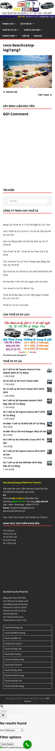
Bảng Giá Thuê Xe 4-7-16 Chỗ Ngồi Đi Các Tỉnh (26, 224)
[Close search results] (3, 715)
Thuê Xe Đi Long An (13, 643)
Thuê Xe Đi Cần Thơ (13, 680)
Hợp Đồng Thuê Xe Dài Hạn (15, 604)
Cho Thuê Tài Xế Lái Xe (13, 617)
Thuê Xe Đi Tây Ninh (13, 670)
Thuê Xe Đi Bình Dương (14, 632)
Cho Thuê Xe (9, 530)
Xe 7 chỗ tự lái (9, 543)
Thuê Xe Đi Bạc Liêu (13, 648)
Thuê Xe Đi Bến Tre (12, 638)
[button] (3, 19)
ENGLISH (38, 36)
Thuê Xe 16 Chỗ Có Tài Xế (14, 610)
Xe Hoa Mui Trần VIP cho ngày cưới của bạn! (25, 281)
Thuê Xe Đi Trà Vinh (13, 664)
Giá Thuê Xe (26, 23)
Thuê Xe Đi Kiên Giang (14, 686)
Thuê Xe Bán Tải (10, 613)
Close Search (7, 744)
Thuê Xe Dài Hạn (32, 30)
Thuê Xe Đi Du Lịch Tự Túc (14, 620)
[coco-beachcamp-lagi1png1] (27, 86)
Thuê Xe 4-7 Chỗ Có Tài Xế (14, 607)
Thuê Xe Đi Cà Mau (12, 654)
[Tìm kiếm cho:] (28, 201)
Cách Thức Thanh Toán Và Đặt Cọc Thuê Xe (28, 517)
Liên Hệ (25, 36)
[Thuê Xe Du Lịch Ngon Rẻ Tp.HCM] (27, 15)
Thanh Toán (8, 36)
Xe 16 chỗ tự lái (10, 536)
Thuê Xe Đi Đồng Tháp (14, 659)
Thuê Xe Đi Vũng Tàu (13, 627)
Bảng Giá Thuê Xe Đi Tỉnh (14, 597)
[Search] (27, 708)
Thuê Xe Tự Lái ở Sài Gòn (15, 304)
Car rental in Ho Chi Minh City (18, 288)
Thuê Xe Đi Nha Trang (14, 675)
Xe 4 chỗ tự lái (9, 540)
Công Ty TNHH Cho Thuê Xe (20, 210)
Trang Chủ (7, 23)
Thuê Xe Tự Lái (9, 30)
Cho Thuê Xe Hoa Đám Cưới (15, 601)
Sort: (2, 730)
